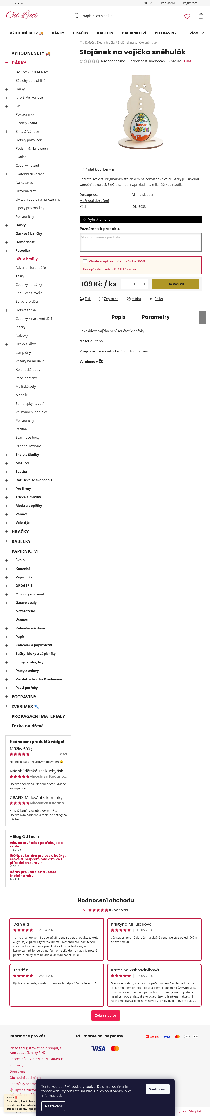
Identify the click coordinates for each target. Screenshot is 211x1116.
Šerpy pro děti (27, 301)
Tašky (20, 276)
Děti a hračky (27, 259)
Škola (20, 560)
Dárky (20, 89)
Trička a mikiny (28, 497)
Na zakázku (24, 182)
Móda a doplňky (29, 505)
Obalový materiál (30, 594)
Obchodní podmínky (25, 1077)
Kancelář (23, 568)
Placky (20, 327)
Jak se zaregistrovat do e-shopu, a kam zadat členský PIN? (35, 1050)
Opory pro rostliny (30, 208)
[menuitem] (26, 33)
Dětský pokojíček (29, 140)
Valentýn (23, 522)
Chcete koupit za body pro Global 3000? (117, 261)
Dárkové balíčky (29, 233)
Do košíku (176, 284)
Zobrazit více (105, 1015)
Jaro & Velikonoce (29, 97)
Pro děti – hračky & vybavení (39, 679)
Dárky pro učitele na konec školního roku (33, 873)
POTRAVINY (24, 697)
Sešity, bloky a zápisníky (36, 653)
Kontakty (16, 1065)
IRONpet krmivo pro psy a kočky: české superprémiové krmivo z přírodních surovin (38, 859)
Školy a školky (27, 454)
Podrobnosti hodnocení (147, 61)
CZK (145, 3)
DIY (18, 106)
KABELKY (21, 541)
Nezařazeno (25, 611)
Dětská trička (26, 310)
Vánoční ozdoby (28, 446)
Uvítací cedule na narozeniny (38, 199)
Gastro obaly (26, 602)
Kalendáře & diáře (30, 628)
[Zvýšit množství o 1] (145, 284)
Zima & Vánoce (27, 131)
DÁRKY (19, 63)
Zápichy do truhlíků (31, 80)
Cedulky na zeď (27, 165)
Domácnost (25, 242)
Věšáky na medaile (30, 361)
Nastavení (53, 1106)
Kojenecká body (28, 369)
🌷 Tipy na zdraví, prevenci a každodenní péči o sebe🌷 (31, 1092)
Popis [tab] (118, 317)
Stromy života (26, 123)
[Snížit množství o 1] (124, 284)
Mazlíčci (22, 463)
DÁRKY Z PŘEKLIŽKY (32, 72)
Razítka (21, 429)
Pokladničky (25, 114)
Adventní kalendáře (31, 267)
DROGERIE (24, 585)
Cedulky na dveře (29, 293)
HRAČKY (20, 531)
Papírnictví (25, 577)
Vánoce (22, 514)
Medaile (22, 395)
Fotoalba (23, 250)
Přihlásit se (129, 269)
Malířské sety (26, 386)
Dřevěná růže (26, 191)
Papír (20, 636)
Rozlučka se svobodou (34, 480)
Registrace (190, 3)
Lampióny (23, 352)
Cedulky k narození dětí (34, 318)
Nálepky (22, 335)
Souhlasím (157, 1089)
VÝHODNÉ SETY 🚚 (31, 53)
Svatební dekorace (30, 174)
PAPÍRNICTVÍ (25, 551)
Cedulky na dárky (29, 284)
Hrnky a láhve (26, 344)
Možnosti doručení (94, 200)
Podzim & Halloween (32, 148)
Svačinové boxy (27, 437)
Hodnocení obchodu (105, 900)
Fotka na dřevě (28, 726)
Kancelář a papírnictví (34, 645)
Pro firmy (23, 488)
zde (60, 1095)
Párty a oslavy (27, 670)
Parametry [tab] (156, 317)
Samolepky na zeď (30, 403)
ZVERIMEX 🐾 (26, 706)
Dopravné (17, 1071)
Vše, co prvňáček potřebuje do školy (36, 844)
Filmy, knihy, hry (29, 662)
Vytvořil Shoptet (189, 1111)
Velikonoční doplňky (31, 412)
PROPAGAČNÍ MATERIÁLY (38, 716)
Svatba (21, 157)
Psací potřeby (26, 378)
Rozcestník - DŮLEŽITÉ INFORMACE (36, 1059)
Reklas (186, 61)
